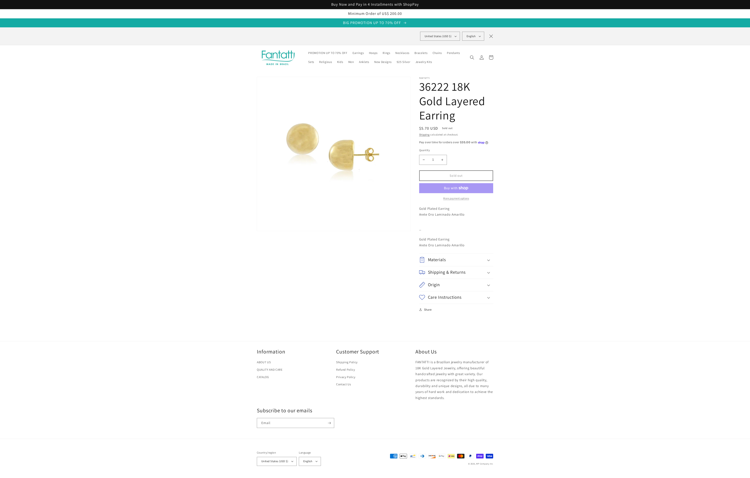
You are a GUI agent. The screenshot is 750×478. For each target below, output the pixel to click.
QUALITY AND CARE (270, 369)
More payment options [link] (456, 198)
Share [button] (428, 309)
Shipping (424, 134)
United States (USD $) (274, 461)
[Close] (491, 36)
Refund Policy (345, 369)
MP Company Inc (484, 463)
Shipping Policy (347, 362)
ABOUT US (264, 362)
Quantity (424, 150)
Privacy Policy (345, 377)
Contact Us (343, 384)
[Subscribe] (329, 423)
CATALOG (263, 377)
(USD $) (438, 36)
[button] (472, 57)
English (471, 36)
